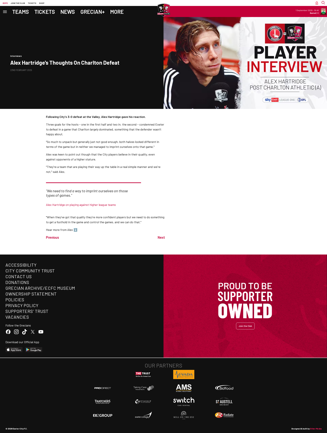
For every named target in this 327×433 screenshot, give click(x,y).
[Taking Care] (143, 388)
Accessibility (21, 264)
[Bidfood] (224, 388)
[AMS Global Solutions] (183, 388)
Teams (20, 11)
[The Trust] (143, 374)
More (117, 11)
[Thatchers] (102, 402)
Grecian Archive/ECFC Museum (40, 288)
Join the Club (245, 325)
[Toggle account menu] (316, 3)
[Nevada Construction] (183, 374)
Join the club (18, 3)
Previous (52, 237)
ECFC (5, 3)
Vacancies (17, 317)
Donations (17, 282)
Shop (41, 3)
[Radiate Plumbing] (224, 415)
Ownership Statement (31, 293)
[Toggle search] (323, 3)
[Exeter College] (143, 415)
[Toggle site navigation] (5, 11)
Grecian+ (92, 11)
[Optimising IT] (143, 402)
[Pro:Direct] (102, 388)
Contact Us (18, 276)
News (67, 11)
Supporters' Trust (27, 311)
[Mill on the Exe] (183, 415)
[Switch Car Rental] (183, 401)
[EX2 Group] (102, 415)
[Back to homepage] (163, 10)
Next (161, 237)
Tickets (32, 3)
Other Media (316, 428)
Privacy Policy (21, 305)
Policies (14, 299)
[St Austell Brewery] (224, 401)
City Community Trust (30, 270)
